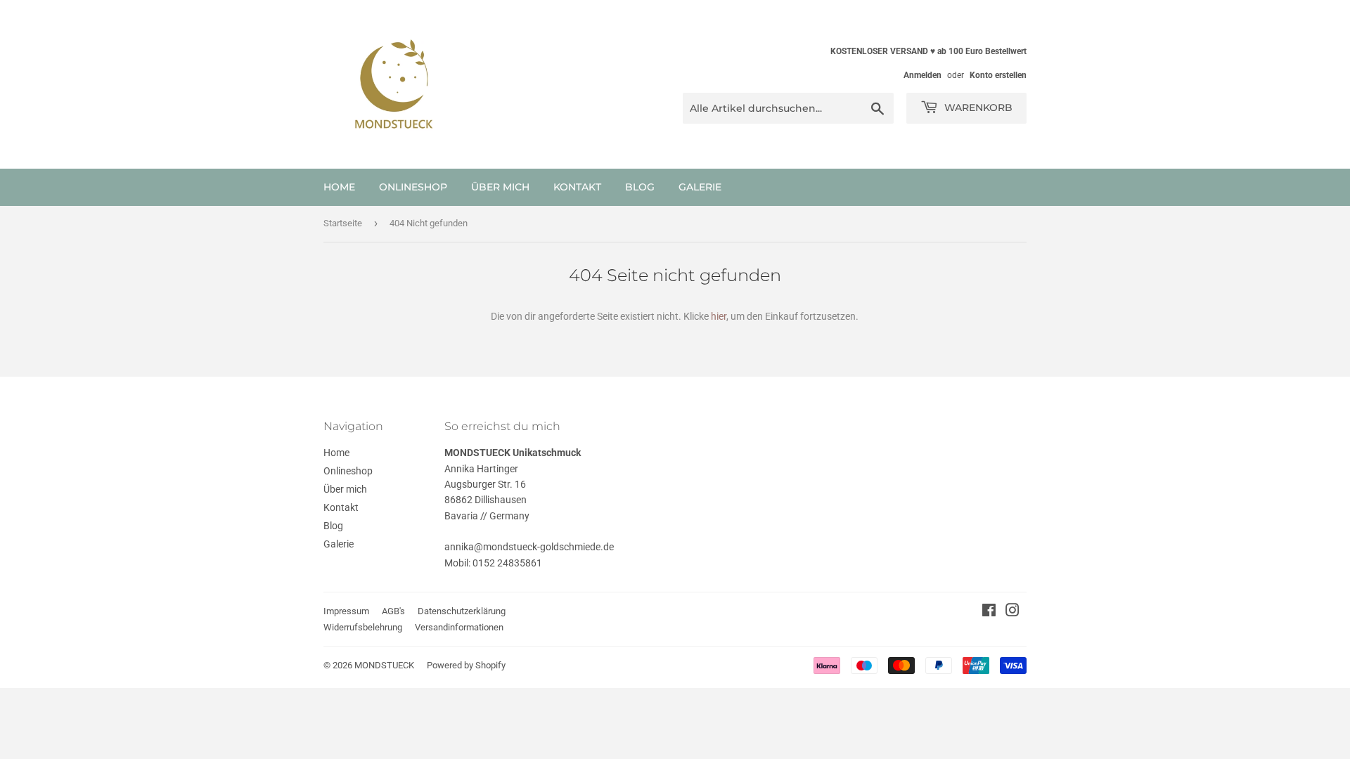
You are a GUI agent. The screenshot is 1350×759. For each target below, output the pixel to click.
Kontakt (577, 187)
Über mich (500, 187)
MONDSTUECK (384, 665)
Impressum (346, 611)
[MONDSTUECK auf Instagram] (1012, 612)
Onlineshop (413, 187)
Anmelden (922, 75)
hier (718, 316)
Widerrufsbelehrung (362, 627)
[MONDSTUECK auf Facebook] (989, 612)
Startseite (342, 223)
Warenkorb (976, 107)
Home (339, 187)
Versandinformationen (459, 627)
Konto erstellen (998, 75)
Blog (640, 187)
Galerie (700, 187)
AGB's (393, 611)
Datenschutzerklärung (462, 611)
